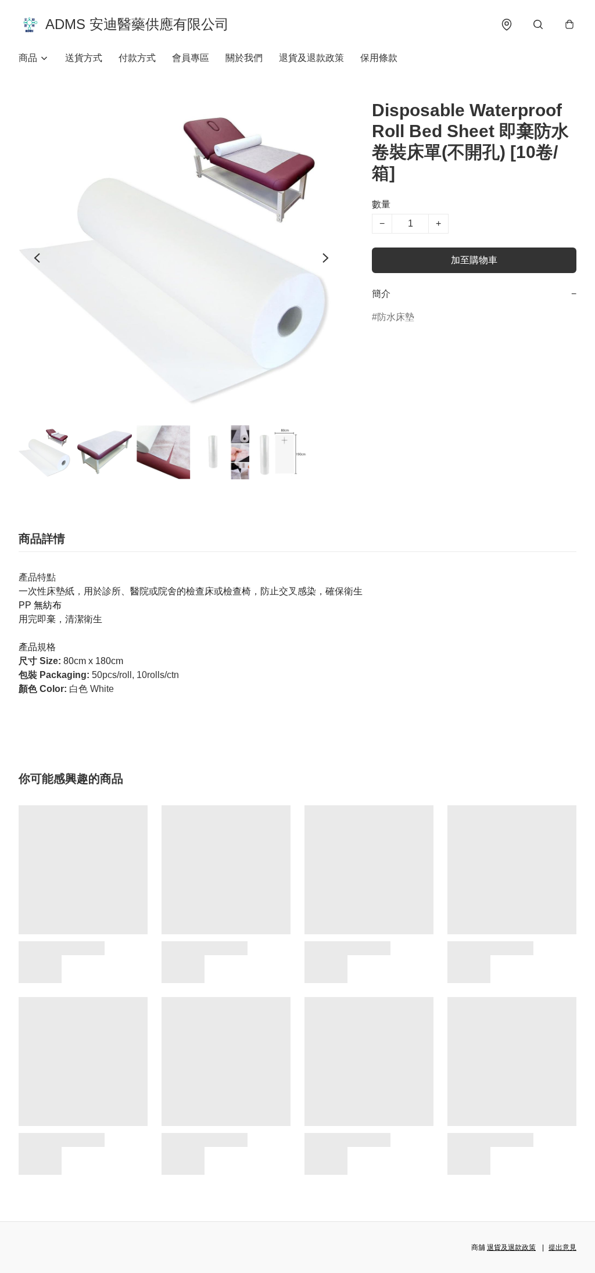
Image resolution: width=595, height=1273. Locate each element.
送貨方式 (83, 58)
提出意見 (562, 1247)
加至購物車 (474, 260)
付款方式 (137, 58)
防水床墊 (395, 317)
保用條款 (378, 58)
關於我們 (244, 58)
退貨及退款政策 (311, 58)
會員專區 (190, 58)
